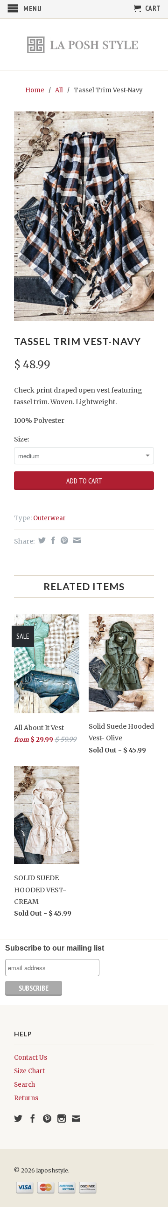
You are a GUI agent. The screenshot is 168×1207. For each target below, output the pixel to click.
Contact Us (30, 1058)
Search (24, 1085)
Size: (21, 439)
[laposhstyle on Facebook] (32, 1118)
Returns (26, 1098)
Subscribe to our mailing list (54, 948)
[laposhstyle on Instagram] (61, 1118)
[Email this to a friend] (76, 540)
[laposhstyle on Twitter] (18, 1118)
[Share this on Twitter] (41, 540)
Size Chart (29, 1071)
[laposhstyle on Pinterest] (47, 1118)
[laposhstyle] (84, 44)
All (59, 90)
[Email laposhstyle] (76, 1118)
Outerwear (49, 518)
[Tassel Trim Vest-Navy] (84, 216)
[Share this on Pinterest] (63, 540)
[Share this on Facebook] (52, 540)
